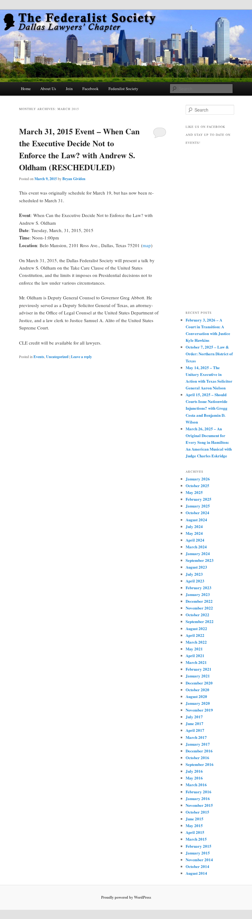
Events (38, 356)
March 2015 (196, 839)
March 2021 (196, 662)
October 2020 (197, 689)
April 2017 (195, 730)
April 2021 (195, 655)
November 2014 (199, 859)
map (147, 245)
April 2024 (195, 540)
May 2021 (194, 649)
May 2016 (194, 778)
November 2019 (199, 710)
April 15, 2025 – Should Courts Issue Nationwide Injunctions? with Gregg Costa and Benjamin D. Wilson (206, 408)
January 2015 (198, 853)
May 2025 (194, 492)
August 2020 (196, 696)
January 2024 (198, 553)
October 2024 (197, 512)
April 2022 (195, 635)
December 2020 (199, 683)
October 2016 (197, 757)
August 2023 (196, 567)
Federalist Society (123, 88)
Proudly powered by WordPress (126, 897)
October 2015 (197, 812)
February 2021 (198, 669)
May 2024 (194, 533)
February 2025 (198, 499)
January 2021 (198, 676)
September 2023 (200, 560)
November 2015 (199, 805)
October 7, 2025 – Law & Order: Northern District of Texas (209, 353)
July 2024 (194, 526)
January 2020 (198, 703)
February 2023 (198, 587)
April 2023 (195, 581)
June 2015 (194, 819)
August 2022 (196, 628)
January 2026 (198, 479)
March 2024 (196, 547)
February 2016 (198, 792)
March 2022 (196, 642)
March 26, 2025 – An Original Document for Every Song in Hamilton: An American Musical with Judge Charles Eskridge (209, 442)
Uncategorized (57, 356)
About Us (48, 88)
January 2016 (198, 798)
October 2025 (197, 485)
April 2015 (195, 832)
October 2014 (197, 866)
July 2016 (194, 771)
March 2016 (196, 784)
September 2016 (200, 764)
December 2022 (199, 601)
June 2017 (194, 723)
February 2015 (198, 846)
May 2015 (194, 825)
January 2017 (198, 744)
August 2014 (196, 873)
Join (69, 88)
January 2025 (198, 506)
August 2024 (196, 520)
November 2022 (199, 608)
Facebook (90, 88)
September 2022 (200, 621)
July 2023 (194, 574)
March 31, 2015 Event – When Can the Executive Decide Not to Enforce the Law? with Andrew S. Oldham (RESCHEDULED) (79, 149)
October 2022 (197, 614)
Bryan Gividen (73, 178)
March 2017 (196, 737)
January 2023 (198, 594)
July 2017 (194, 717)
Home (26, 88)
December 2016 (199, 751)
